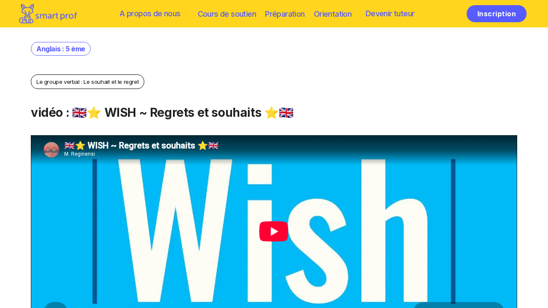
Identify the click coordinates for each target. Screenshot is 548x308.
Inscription (496, 13)
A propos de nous (149, 13)
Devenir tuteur (390, 13)
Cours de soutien (227, 13)
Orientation (332, 13)
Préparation (284, 13)
